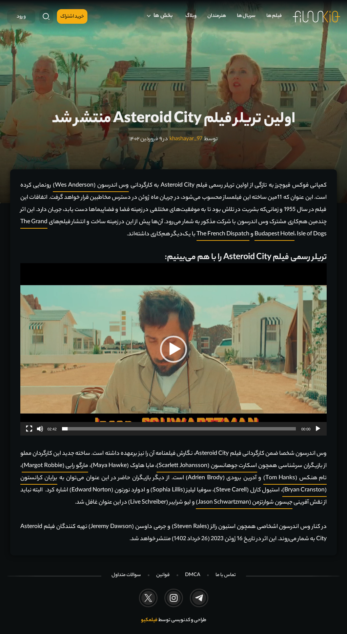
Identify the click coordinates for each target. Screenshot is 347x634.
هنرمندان (216, 16)
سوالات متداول (126, 575)
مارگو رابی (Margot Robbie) (55, 466)
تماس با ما (226, 575)
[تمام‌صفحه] (29, 428)
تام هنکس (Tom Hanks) (295, 478)
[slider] (179, 428)
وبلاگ (191, 16)
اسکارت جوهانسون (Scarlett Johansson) (207, 466)
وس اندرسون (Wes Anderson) (91, 185)
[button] (173, 349)
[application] (173, 349)
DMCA (192, 575)
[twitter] (148, 598)
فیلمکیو (149, 620)
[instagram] (173, 598)
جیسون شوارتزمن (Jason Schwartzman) (244, 502)
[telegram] (199, 598)
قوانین (163, 575)
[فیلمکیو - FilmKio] (316, 16)
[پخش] (317, 428)
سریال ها (246, 16)
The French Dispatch (223, 234)
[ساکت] (40, 428)
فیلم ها (274, 16)
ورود (21, 17)
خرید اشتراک (72, 17)
